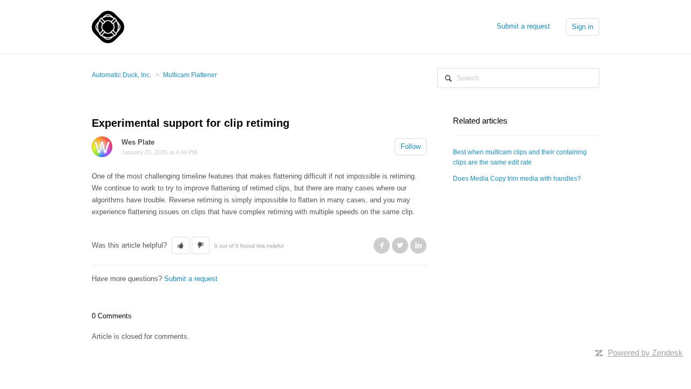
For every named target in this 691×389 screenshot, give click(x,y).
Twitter (400, 245)
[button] (180, 245)
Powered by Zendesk (645, 352)
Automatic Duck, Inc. (121, 75)
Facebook (382, 245)
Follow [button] (411, 146)
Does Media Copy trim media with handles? (517, 178)
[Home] (108, 26)
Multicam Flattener (190, 75)
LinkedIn (418, 245)
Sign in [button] (582, 27)
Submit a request (523, 26)
